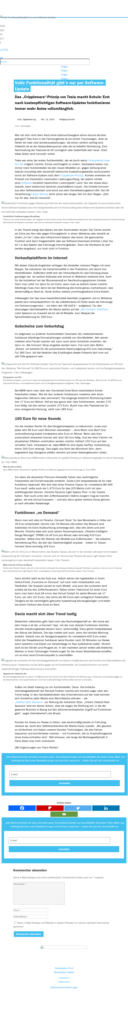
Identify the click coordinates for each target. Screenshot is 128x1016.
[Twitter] (78, 808)
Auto (19, 119)
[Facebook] (22, 808)
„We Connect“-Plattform (93, 309)
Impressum (64, 977)
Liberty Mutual (40, 194)
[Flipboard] (50, 808)
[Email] (64, 814)
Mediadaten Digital (64, 972)
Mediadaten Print (64, 968)
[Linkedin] (106, 808)
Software (27, 183)
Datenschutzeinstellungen (64, 987)
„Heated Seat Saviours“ (29, 702)
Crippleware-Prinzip (71, 175)
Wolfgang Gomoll (67, 119)
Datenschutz (64, 981)
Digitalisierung (29, 119)
